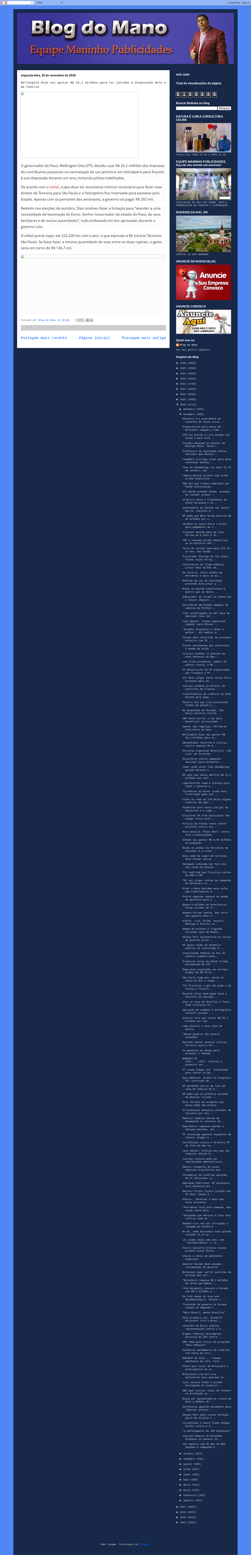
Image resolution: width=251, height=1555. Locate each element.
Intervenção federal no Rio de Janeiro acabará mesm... (203, 955)
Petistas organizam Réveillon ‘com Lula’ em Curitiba (206, 752)
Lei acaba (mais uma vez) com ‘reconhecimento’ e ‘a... (203, 1241)
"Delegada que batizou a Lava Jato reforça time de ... (206, 1217)
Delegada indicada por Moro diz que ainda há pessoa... (204, 866)
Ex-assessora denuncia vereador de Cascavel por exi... (206, 1112)
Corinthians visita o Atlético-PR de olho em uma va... (206, 1144)
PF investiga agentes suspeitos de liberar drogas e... (206, 1136)
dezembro (189, 409)
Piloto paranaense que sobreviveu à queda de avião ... (206, 647)
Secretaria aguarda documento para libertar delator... (206, 1408)
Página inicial (94, 338)
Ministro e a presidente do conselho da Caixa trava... (202, 420)
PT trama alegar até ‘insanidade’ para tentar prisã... (206, 1071)
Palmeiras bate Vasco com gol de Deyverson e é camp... (205, 809)
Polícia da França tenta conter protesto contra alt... (204, 825)
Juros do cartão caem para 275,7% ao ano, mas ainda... (206, 550)
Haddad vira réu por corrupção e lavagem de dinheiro (205, 1225)
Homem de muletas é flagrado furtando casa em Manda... (202, 930)
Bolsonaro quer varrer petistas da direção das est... (206, 1274)
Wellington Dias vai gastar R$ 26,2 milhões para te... (203, 736)
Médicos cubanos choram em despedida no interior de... (203, 1120)
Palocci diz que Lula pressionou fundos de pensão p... (205, 704)
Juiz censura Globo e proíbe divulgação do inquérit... (202, 1384)
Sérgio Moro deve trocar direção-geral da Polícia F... (206, 1416)
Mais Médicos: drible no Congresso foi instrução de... (206, 1079)
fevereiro (190, 1495)
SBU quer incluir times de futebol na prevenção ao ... (206, 1392)
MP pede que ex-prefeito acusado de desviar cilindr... (205, 1096)
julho (187, 1469)
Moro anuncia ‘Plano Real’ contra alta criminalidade (206, 833)
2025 (183, 368)
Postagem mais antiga (144, 338)
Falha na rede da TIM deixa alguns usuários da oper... (206, 801)
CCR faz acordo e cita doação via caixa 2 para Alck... (206, 436)
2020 (183, 394)
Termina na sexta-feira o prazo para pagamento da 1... (204, 525)
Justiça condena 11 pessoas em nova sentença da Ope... (203, 655)
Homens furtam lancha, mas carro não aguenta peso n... (205, 914)
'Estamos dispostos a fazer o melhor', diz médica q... (203, 631)
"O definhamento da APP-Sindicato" (206, 1431)
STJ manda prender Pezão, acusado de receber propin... (206, 493)
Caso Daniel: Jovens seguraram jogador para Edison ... (203, 623)
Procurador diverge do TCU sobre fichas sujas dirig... (205, 558)
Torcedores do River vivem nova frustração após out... (204, 793)
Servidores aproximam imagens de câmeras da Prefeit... (205, 606)
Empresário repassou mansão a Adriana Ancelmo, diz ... (203, 1128)
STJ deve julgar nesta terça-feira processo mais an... (206, 679)
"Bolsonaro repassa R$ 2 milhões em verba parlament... (205, 1282)
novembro (189, 414)
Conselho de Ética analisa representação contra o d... (203, 1327)
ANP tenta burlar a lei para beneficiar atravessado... (202, 720)
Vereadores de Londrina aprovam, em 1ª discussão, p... (205, 1177)
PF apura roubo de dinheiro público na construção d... (202, 947)
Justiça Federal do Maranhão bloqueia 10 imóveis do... (202, 1438)
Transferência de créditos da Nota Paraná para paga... (206, 696)
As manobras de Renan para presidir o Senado (200, 1052)
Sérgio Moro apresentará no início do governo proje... (206, 939)
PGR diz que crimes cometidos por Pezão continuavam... (206, 485)
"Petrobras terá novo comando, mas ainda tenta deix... (206, 1209)
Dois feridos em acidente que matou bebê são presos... (203, 1104)
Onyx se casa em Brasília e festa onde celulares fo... (206, 1003)
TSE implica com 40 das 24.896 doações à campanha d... (203, 1446)
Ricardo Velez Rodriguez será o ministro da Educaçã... (204, 995)
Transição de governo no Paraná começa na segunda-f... (204, 1306)
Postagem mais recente (44, 338)
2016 (183, 1512)
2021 (183, 389)
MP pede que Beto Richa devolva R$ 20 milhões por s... (206, 517)
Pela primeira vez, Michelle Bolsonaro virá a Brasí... (202, 1319)
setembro (189, 1458)
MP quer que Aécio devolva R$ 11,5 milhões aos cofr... (206, 777)
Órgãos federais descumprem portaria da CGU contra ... (202, 1335)
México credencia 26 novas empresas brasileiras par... (203, 1168)
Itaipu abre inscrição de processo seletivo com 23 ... (206, 639)
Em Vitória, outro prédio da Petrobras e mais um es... (202, 574)
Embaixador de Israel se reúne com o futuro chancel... (206, 598)
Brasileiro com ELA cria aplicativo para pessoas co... (205, 1376)
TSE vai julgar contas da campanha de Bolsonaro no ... (206, 882)
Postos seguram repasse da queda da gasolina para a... (205, 898)
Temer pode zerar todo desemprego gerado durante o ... (206, 768)
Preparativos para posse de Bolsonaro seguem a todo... (202, 428)
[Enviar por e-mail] (77, 320)
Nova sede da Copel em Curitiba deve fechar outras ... (204, 858)
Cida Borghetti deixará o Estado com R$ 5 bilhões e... (205, 1290)
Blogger (144, 1544)
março (187, 1490)
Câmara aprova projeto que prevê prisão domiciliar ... (205, 477)
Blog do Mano (188, 344)
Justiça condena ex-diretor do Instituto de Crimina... (203, 687)
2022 (183, 383)
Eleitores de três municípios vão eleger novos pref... (206, 817)
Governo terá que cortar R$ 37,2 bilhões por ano (205, 1020)
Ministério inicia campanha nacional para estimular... (202, 760)
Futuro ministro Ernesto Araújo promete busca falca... (204, 1249)
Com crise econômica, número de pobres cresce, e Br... (204, 663)
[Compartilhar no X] (84, 320)
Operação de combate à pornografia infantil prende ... (206, 1011)
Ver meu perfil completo (193, 349)
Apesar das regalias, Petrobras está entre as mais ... (204, 728)
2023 (183, 378)
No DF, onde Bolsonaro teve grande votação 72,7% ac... (206, 1233)
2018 (183, 404)
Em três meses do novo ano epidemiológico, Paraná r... (203, 1298)
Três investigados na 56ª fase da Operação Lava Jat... (206, 615)
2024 (183, 373)
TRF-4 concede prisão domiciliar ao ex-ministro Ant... (205, 542)
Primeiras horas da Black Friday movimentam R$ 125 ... (205, 963)
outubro (189, 1453)
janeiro (189, 1500)
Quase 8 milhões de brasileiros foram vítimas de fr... (204, 906)
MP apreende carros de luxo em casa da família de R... (203, 1087)
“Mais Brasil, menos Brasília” (203, 1312)
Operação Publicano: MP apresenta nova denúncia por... (206, 1185)
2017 (183, 1506)
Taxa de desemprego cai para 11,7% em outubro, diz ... (206, 469)
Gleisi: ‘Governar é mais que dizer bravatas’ (203, 1201)
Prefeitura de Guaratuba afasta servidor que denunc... (204, 453)
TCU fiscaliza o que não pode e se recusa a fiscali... (206, 987)
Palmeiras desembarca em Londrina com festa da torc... (206, 1352)
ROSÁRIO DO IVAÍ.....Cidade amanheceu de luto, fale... (202, 1360)
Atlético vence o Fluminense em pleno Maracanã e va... (204, 501)
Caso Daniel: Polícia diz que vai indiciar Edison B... (206, 1152)
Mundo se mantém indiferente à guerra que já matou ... (203, 590)
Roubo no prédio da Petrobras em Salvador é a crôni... (205, 849)
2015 (183, 1517)
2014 (183, 1522)
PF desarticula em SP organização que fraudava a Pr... (206, 671)
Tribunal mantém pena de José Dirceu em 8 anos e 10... (203, 534)
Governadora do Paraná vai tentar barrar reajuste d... (206, 509)
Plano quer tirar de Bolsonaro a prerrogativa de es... (205, 1368)
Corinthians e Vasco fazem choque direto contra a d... (206, 1424)
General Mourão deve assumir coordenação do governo (202, 1266)
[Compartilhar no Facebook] (88, 320)
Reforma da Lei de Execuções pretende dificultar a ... (202, 582)
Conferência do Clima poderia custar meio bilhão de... (203, 566)
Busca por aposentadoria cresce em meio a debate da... (206, 1400)
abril (187, 1484)
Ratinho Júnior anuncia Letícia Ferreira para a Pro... (204, 1044)
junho (187, 1474)
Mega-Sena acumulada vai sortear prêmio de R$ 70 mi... (205, 971)
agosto (188, 1464)
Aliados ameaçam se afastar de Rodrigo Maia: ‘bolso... (203, 445)
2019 (183, 399)
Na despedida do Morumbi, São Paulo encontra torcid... (203, 712)
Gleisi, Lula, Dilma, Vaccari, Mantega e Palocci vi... (203, 922)
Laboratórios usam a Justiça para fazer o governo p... (206, 785)
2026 (183, 363)
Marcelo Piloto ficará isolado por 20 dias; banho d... (206, 1193)
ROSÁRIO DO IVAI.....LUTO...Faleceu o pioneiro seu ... (202, 1061)
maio (187, 1479)
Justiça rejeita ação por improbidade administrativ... (204, 1160)
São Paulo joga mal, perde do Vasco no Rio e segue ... (203, 979)
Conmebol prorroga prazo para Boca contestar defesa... (206, 461)
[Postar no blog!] (81, 320)
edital (54, 187)
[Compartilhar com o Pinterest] (91, 320)
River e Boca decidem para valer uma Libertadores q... (205, 890)
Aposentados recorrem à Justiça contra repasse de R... (204, 744)
